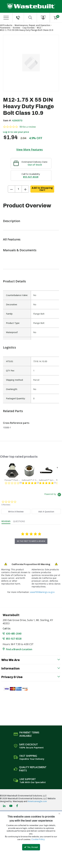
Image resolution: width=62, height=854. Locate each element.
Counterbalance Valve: (17, 295)
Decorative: (11, 304)
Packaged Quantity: (15, 398)
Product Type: (13, 323)
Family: (9, 313)
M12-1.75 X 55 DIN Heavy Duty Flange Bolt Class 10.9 (26, 30)
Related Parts (13, 411)
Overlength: (11, 389)
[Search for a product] (30, 17)
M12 (39, 28)
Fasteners (5, 28)
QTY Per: (10, 370)
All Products (6, 25)
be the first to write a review (31, 541)
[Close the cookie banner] (59, 813)
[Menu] (6, 17)
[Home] (31, 6)
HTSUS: (9, 361)
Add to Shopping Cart (42, 189)
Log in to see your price (16, 131)
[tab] (15, 511)
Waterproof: (12, 332)
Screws (16, 28)
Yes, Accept (32, 847)
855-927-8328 (30, 176)
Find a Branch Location (19, 649)
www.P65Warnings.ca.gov (42, 592)
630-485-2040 (13, 633)
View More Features (29, 149)
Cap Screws (28, 28)
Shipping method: (14, 379)
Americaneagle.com (37, 801)
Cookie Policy (38, 839)
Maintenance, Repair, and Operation (32, 25)
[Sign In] (43, 17)
